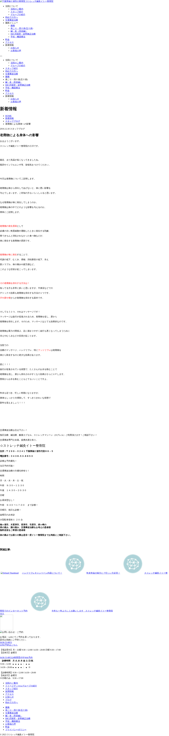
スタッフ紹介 (17, 12)
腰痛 (13, 25)
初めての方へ (11, 17)
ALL (2, 613)
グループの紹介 (18, 14)
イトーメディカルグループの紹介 (21, 686)
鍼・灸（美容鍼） (19, 31)
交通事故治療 (11, 20)
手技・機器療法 (18, 37)
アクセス (9, 42)
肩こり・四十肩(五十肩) (22, 28)
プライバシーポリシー (15, 729)
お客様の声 (16, 50)
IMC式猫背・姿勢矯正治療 (23, 34)
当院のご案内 (17, 9)
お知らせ (15, 48)
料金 (7, 39)
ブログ (8, 700)
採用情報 (9, 691)
